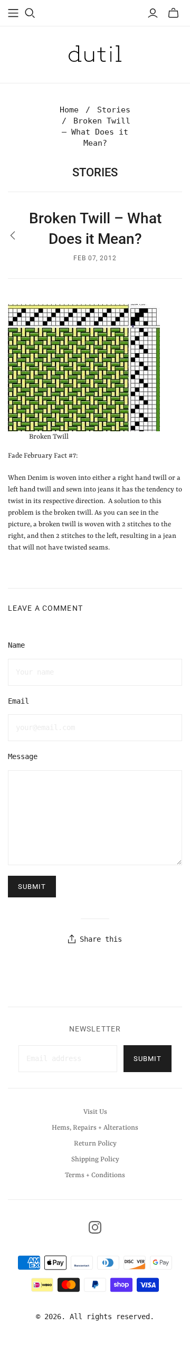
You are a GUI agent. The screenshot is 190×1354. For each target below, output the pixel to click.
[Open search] (30, 13)
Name (16, 645)
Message (22, 756)
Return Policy (95, 1144)
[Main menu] (13, 13)
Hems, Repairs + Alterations (95, 1128)
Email (18, 701)
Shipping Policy (95, 1159)
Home (69, 110)
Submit (148, 1059)
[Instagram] (95, 1227)
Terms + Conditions (95, 1175)
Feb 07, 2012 (95, 258)
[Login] (152, 13)
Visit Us (95, 1112)
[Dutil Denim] (95, 53)
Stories (113, 110)
